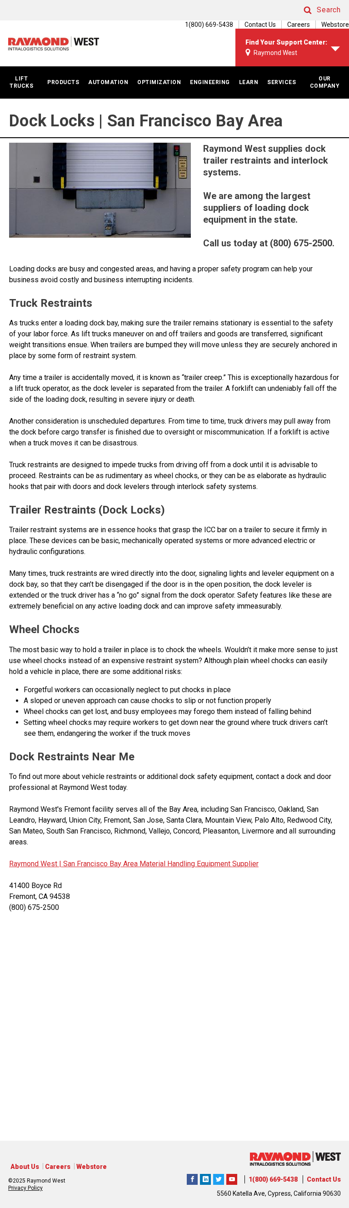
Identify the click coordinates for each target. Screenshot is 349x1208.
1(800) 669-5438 (273, 1179)
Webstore (335, 24)
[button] (313, 10)
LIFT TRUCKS (21, 82)
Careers (298, 24)
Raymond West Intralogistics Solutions (192, 1178)
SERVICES (281, 82)
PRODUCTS (63, 82)
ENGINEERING (210, 82)
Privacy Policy (25, 1188)
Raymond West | (35, 863)
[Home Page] (53, 43)
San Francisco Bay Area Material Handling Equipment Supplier (160, 863)
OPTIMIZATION (159, 82)
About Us (24, 1166)
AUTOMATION (108, 82)
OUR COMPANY (325, 82)
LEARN (249, 82)
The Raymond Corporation (231, 1178)
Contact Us (260, 24)
